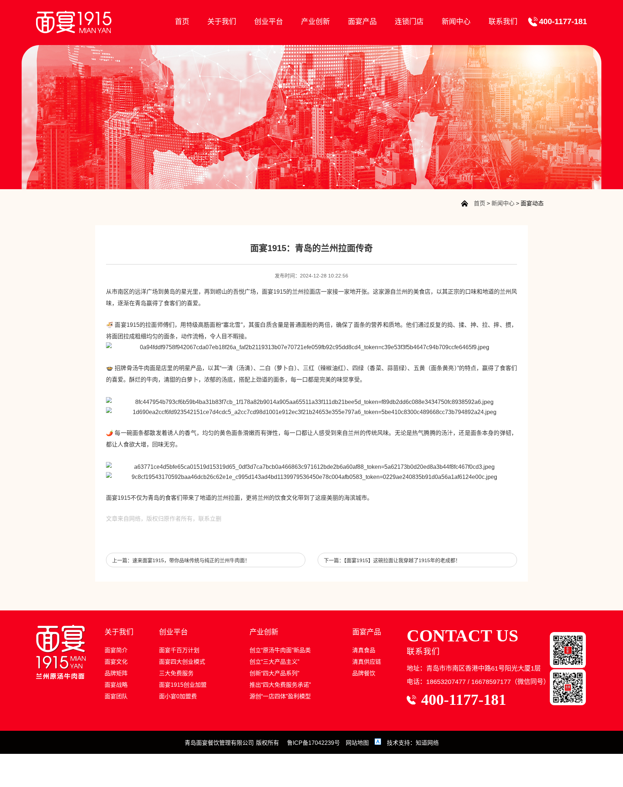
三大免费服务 (176, 673)
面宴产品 (362, 22)
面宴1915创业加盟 (183, 685)
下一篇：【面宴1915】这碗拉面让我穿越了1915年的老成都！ (392, 560)
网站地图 (357, 743)
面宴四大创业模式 (182, 662)
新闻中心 (456, 22)
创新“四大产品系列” (274, 673)
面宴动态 (532, 203)
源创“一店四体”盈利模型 (280, 696)
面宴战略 (116, 685)
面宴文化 (116, 662)
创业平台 (268, 22)
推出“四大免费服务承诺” (280, 685)
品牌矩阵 (116, 673)
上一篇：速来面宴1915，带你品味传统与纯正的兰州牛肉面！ (181, 560)
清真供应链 (366, 662)
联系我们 (503, 22)
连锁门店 (409, 22)
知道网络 (427, 743)
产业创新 (315, 22)
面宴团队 (116, 696)
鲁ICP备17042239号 (313, 743)
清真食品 (363, 650)
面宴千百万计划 (179, 650)
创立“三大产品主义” (274, 662)
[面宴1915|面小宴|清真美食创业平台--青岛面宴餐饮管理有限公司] (73, 22)
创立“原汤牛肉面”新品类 (280, 650)
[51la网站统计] (379, 743)
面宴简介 (116, 650)
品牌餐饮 (363, 673)
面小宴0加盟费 (178, 696)
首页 (182, 22)
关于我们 (221, 22)
